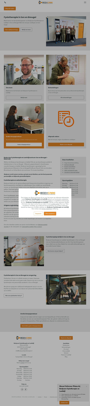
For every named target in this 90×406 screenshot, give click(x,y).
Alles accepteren (50, 213)
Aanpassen (38, 213)
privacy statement (47, 209)
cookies (49, 200)
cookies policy (55, 204)
